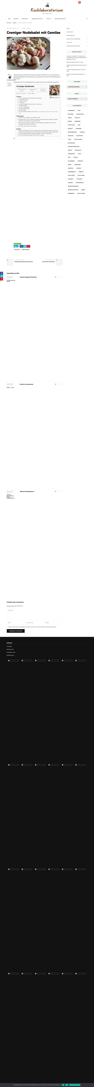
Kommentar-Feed (11, 652)
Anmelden (9, 646)
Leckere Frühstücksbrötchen (73, 69)
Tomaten (70, 182)
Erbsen (70, 121)
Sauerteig (70, 168)
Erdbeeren (77, 121)
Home (9, 18)
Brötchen (70, 114)
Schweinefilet (72, 171)
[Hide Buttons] (0, 281)
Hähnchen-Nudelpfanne (27, 491)
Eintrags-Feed (10, 649)
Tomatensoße (79, 182)
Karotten (70, 135)
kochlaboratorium (9, 80)
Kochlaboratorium (47, 10)
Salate (28, 28)
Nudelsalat (17, 249)
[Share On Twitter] (25, 246)
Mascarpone (71, 142)
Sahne (69, 164)
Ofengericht (71, 153)
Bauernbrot (71, 110)
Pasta (79, 153)
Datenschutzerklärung (75, 1084)
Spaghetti (70, 178)
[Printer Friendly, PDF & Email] (17, 243)
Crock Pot (77, 117)
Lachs (69, 139)
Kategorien (16, 18)
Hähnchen (78, 128)
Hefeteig (70, 128)
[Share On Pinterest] (28, 246)
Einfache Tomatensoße (26, 384)
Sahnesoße (77, 164)
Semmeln (81, 171)
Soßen (12, 387)
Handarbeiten (25, 18)
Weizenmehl (71, 193)
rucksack (80, 161)
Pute (69, 157)
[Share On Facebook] (21, 246)
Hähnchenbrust (72, 132)
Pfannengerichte (10, 498)
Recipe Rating (10, 606)
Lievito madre (78, 139)
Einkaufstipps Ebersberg (37, 18)
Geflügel (9, 494)
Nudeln (24, 28)
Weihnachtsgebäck (73, 186)
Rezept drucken (55, 97)
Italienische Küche (11, 280)
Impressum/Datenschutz (60, 18)
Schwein (78, 168)
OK (63, 1084)
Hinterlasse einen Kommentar (9, 84)
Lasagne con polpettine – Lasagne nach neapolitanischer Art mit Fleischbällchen (77, 56)
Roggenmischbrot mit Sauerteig (74, 65)
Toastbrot (79, 178)
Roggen (75, 157)
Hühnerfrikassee (71, 62)
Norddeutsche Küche (73, 146)
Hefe (79, 124)
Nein (67, 1084)
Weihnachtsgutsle (73, 189)
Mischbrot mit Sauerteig (72, 74)
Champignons (80, 114)
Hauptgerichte (10, 495)
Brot (79, 110)
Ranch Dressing (18, 76)
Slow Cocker (71, 175)
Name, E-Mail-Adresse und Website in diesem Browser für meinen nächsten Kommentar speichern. (32, 626)
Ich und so (48, 18)
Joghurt (82, 132)
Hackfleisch (71, 124)
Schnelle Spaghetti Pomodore (28, 277)
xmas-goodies (81, 193)
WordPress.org (10, 655)
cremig (70, 117)
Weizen (83, 189)
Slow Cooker (81, 175)
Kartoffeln (79, 135)
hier (43, 135)
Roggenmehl (71, 161)
